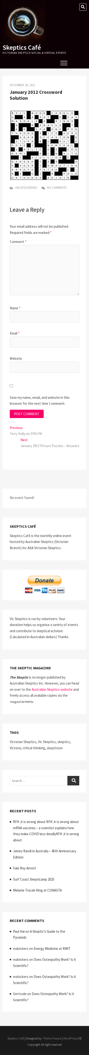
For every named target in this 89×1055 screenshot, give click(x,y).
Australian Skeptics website (52, 689)
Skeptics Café (22, 47)
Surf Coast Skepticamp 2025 (33, 879)
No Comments (56, 188)
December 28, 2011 (22, 85)
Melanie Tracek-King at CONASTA (37, 890)
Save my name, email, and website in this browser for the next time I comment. (40, 400)
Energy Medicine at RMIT (52, 948)
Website (16, 358)
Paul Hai (19, 931)
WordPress (70, 1038)
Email (14, 333)
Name (15, 308)
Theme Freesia (52, 1038)
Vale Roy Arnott (24, 868)
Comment (18, 241)
